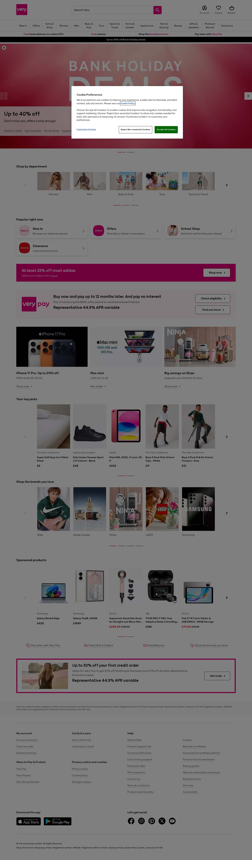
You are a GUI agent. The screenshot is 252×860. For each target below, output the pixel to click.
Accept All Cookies (166, 129)
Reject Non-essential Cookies (135, 129)
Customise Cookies (86, 129)
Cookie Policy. (127, 103)
